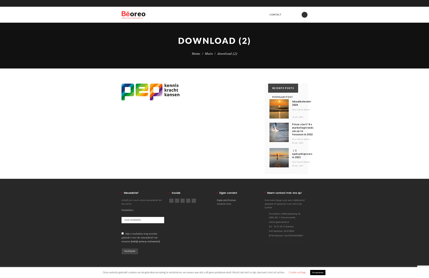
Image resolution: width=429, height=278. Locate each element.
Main (209, 53)
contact (275, 14)
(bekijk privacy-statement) (145, 242)
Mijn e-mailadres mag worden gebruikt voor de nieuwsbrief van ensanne (140, 238)
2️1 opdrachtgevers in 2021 (302, 154)
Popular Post (282, 97)
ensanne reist (224, 204)
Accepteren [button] (317, 272)
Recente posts (283, 88)
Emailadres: (127, 210)
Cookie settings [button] (297, 272)
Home (196, 53)
